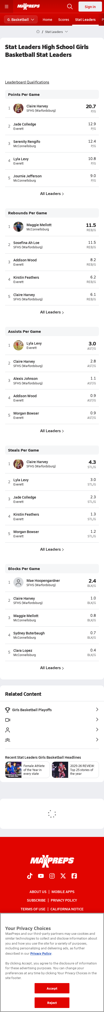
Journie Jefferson (27, 176)
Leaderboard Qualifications (27, 82)
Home (47, 19)
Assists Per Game (24, 331)
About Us (38, 891)
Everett (18, 129)
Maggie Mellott (39, 224)
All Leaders (50, 193)
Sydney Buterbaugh (29, 633)
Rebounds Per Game (27, 213)
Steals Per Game (23, 450)
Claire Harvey (37, 106)
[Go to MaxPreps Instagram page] (52, 876)
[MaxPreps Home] (28, 6)
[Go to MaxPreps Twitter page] (63, 876)
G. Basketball (18, 19)
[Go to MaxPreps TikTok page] (30, 876)
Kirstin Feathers (26, 277)
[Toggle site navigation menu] (6, 6)
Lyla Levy (21, 158)
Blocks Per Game (24, 568)
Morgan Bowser (26, 413)
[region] (52, 962)
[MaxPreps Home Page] (38, 32)
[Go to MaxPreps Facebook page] (74, 876)
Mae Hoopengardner (43, 580)
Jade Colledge (24, 124)
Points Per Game (24, 94)
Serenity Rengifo (26, 141)
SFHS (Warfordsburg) (41, 110)
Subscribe (36, 900)
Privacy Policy (64, 900)
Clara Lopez (22, 650)
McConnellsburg (24, 146)
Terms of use (33, 908)
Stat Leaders (85, 19)
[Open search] (69, 6)
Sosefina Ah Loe (26, 242)
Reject (52, 1002)
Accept (52, 988)
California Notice (67, 908)
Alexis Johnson (25, 378)
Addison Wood (25, 260)
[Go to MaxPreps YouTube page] (41, 876)
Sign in (90, 6)
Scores (63, 19)
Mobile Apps (62, 891)
